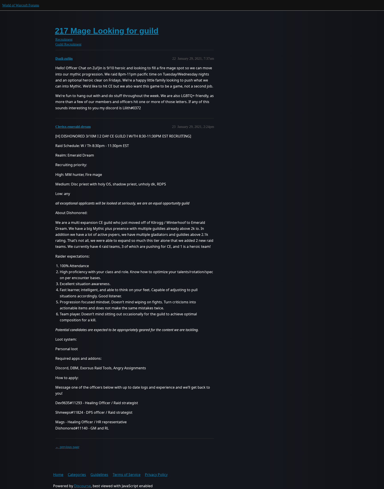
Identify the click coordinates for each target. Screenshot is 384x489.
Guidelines (99, 474)
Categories (77, 474)
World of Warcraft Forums (20, 5)
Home (58, 474)
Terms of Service (126, 474)
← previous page (67, 447)
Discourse (82, 485)
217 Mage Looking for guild (106, 30)
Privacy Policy (156, 474)
